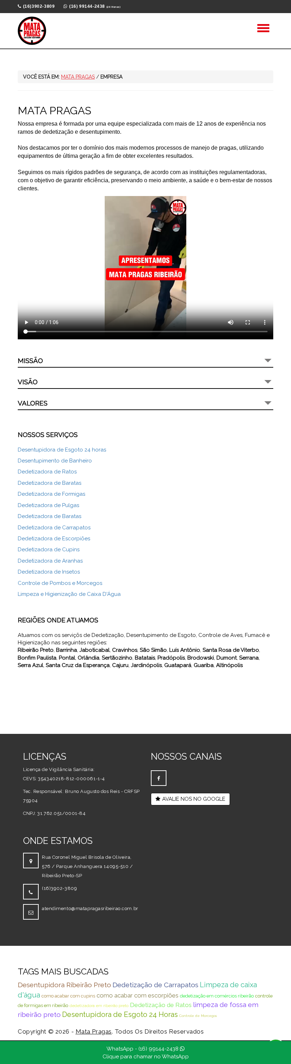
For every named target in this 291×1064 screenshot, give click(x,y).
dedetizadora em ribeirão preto (99, 1005)
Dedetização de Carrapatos (155, 985)
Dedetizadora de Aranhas (50, 561)
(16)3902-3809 (59, 888)
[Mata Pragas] (32, 30)
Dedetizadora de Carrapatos (54, 527)
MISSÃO (30, 360)
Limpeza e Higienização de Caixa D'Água (69, 594)
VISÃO (28, 382)
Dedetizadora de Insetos (49, 572)
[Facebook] (158, 778)
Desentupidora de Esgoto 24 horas (62, 450)
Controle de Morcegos (198, 1016)
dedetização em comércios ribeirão (217, 996)
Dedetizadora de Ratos (47, 471)
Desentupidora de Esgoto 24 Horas (120, 1014)
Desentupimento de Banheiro (55, 461)
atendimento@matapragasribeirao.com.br (90, 908)
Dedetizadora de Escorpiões (54, 538)
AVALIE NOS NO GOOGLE (193, 799)
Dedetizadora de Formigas (51, 494)
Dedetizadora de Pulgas (48, 505)
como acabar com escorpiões (138, 995)
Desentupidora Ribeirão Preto (64, 985)
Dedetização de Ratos (161, 1004)
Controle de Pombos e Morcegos (60, 583)
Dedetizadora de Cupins (48, 549)
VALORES (33, 403)
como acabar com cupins (68, 996)
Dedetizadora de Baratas (49, 483)
